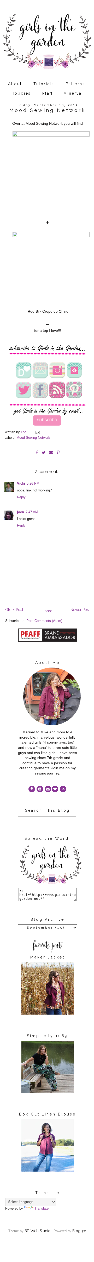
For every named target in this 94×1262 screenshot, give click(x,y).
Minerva (72, 93)
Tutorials (43, 84)
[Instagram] (40, 789)
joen (20, 512)
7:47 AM (32, 512)
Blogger (79, 1231)
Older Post (14, 610)
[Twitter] (63, 789)
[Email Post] (37, 432)
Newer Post (80, 610)
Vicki (21, 483)
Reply (21, 497)
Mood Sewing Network (33, 438)
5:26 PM (33, 483)
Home (47, 611)
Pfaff (47, 93)
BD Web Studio (37, 1231)
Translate (41, 1208)
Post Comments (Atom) (44, 621)
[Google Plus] (55, 789)
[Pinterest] (31, 789)
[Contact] (48, 789)
